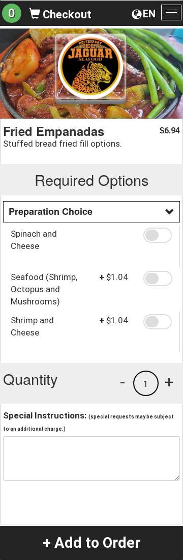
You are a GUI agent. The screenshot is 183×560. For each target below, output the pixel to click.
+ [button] (169, 381)
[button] (157, 235)
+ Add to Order (91, 542)
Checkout (66, 14)
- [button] (122, 381)
